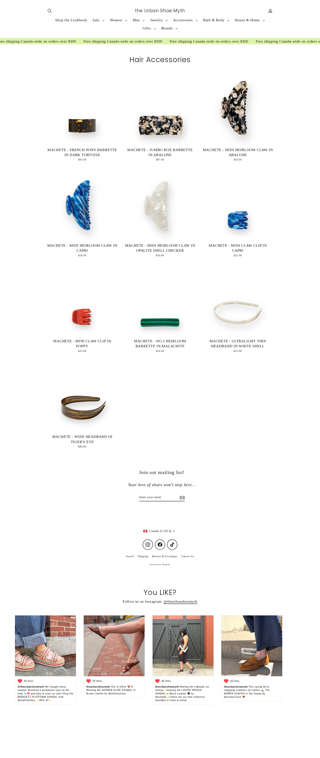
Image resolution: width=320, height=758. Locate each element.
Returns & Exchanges (164, 556)
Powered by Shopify (160, 564)
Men (137, 20)
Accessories (183, 20)
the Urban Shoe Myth (160, 10)
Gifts (147, 28)
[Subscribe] (182, 497)
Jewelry (157, 20)
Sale (97, 20)
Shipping (143, 556)
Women (116, 20)
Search (130, 556)
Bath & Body (214, 20)
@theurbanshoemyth (180, 601)
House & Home (248, 20)
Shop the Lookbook (71, 20)
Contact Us (187, 556)
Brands (167, 28)
